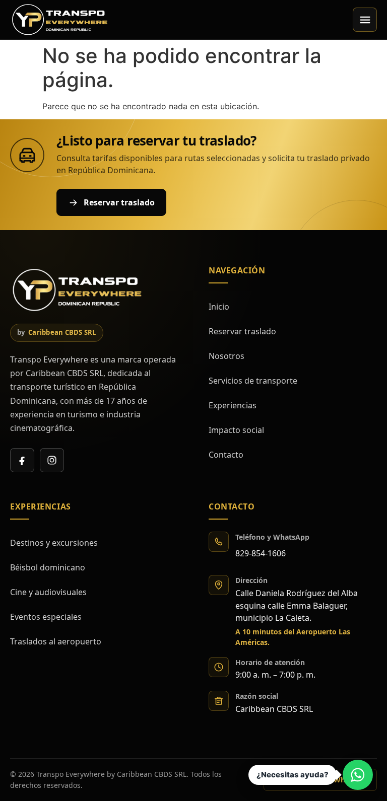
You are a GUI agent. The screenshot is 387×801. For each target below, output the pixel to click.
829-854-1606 (260, 553)
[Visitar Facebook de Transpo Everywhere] (22, 460)
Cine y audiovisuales (48, 592)
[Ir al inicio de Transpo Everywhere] (60, 20)
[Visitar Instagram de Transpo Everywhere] (52, 460)
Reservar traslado (242, 331)
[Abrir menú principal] (365, 20)
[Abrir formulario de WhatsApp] (358, 775)
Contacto (226, 454)
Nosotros (226, 355)
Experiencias (232, 405)
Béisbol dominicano (47, 567)
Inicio (219, 306)
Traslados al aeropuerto (55, 641)
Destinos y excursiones (54, 542)
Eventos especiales (46, 616)
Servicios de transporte (253, 380)
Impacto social (236, 429)
